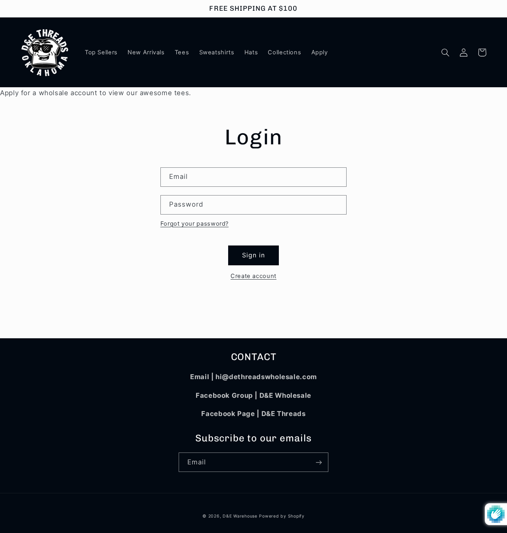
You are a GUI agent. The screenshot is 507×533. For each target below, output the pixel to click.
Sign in (253, 255)
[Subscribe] (319, 462)
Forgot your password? (194, 223)
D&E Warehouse (240, 516)
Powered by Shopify (281, 516)
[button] (445, 52)
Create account (253, 276)
